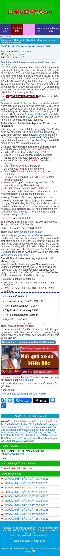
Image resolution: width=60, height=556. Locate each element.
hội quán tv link (34, 527)
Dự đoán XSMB (37, 393)
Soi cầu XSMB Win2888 (20, 441)
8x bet (8, 530)
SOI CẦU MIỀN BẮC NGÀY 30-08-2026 (26, 487)
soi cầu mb (27, 380)
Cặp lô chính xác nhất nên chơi (30, 416)
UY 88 (16, 530)
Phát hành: (7, 51)
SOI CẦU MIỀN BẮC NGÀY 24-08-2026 (26, 514)
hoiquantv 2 (19, 527)
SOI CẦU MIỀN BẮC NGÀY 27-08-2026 (26, 501)
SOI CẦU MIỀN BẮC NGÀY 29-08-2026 (26, 492)
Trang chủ (6, 40)
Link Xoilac (42, 530)
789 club (7, 527)
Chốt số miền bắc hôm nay (16, 468)
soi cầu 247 (36, 86)
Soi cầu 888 (12, 435)
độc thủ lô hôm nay (24, 325)
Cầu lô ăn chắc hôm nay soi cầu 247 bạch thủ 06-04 (25, 46)
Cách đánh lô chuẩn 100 (18, 424)
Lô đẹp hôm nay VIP (35, 432)
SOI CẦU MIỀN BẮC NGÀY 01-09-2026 (26, 478)
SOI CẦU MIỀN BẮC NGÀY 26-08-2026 (26, 505)
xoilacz (53, 530)
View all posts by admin (14, 393)
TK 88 (24, 530)
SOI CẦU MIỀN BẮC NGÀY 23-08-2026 (26, 518)
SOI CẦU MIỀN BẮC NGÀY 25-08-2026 (26, 510)
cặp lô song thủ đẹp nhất (14, 254)
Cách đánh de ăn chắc (24, 421)
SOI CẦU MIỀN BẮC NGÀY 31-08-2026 (26, 483)
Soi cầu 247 (17, 57)
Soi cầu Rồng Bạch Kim (36, 438)
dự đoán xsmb (43, 134)
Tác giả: (5, 57)
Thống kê (19, 40)
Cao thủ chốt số (9, 430)
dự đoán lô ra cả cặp (31, 232)
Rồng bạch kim (22, 51)
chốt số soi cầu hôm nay (14, 211)
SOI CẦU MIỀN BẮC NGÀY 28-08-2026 (26, 496)
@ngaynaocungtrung (12, 453)
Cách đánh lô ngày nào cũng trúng (37, 427)
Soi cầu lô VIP (13, 438)
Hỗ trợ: (5, 54)
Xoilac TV (30, 533)
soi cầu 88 (5, 36)
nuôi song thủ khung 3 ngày (37, 114)
